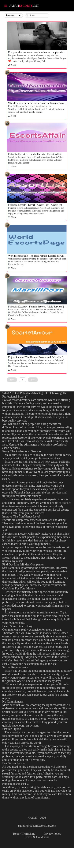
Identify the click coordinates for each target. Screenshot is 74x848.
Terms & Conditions (37, 837)
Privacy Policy (52, 833)
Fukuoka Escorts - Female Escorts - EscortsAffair (35, 154)
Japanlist (24, 5)
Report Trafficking (24, 833)
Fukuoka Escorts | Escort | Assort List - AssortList (35, 205)
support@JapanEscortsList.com (37, 825)
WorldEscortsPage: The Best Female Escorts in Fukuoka (38, 255)
